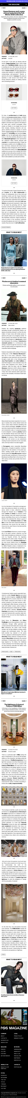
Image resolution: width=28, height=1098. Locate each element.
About (3, 1036)
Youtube (3, 1088)
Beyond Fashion (5, 1055)
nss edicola (17, 1060)
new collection (20, 70)
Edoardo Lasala (12, 751)
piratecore (5, 651)
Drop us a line (18, 1067)
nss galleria (17, 1055)
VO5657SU (14, 178)
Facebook (4, 1075)
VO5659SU (14, 102)
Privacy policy (18, 1036)
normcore (18, 328)
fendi (3, 954)
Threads (3, 1084)
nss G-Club (17, 1053)
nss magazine (18, 1049)
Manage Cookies (18, 1038)
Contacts (4, 1038)
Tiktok (3, 1082)
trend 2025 (17, 651)
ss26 (11, 651)
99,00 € (14, 104)
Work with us (4, 1040)
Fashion (4, 56)
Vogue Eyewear (10, 131)
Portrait (3, 1053)
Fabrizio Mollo (11, 325)
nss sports (17, 1051)
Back (3, 8)
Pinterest (4, 1086)
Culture (3, 1051)
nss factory (4, 1042)
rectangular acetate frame (14, 117)
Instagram (4, 1077)
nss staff (10, 58)
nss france (17, 1058)
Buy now (14, 107)
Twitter (3, 1079)
